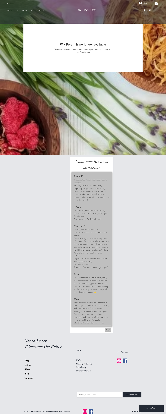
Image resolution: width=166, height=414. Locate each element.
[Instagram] (119, 361)
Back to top (136, 411)
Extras (27, 365)
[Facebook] (125, 361)
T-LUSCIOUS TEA (87, 10)
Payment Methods (84, 370)
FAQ (78, 360)
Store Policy (81, 367)
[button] (156, 3)
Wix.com (66, 411)
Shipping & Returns (84, 363)
